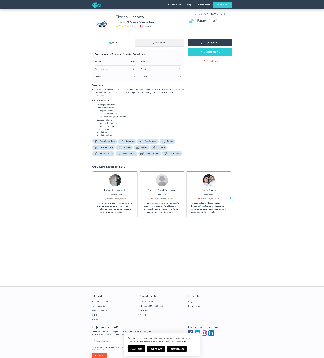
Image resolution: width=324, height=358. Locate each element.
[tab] (113, 42)
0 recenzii (146, 26)
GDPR (95, 315)
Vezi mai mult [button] (98, 95)
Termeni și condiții (100, 301)
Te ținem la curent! (105, 327)
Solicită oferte (174, 4)
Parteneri (96, 319)
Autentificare (204, 4)
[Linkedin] (211, 334)
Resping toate (156, 348)
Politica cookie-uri (100, 310)
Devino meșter (222, 4)
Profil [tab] (114, 42)
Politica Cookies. (178, 341)
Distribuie (212, 61)
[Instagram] (205, 334)
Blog (189, 4)
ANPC (143, 315)
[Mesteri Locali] (96, 4)
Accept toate (136, 348)
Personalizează (177, 348)
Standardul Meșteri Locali (151, 306)
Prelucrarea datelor (100, 306)
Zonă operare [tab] (160, 42)
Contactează (211, 42)
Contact (143, 310)
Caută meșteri (194, 306)
